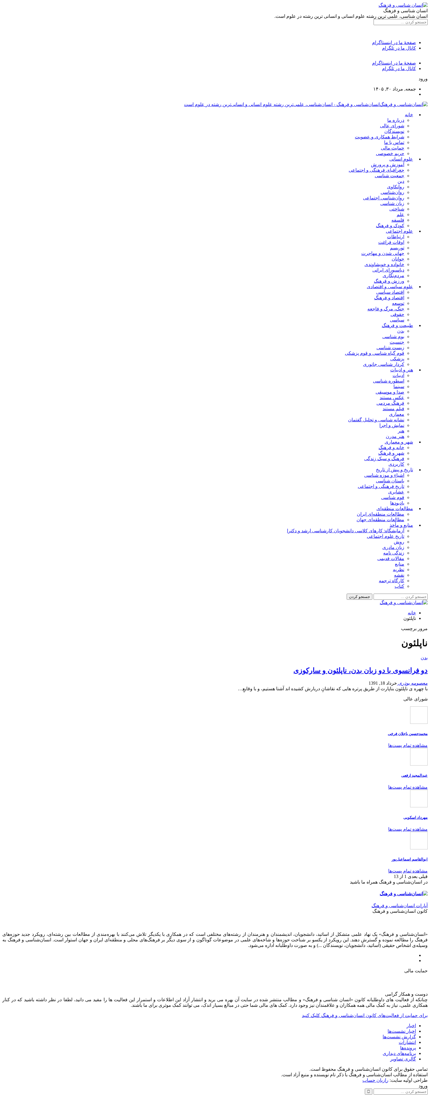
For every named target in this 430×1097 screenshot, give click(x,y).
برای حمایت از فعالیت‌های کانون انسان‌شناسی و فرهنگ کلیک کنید (365, 1015)
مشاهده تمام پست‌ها (408, 745)
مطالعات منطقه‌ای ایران (380, 514)
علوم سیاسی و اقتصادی (390, 286)
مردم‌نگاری (393, 275)
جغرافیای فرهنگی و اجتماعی (376, 170)
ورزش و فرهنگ (389, 281)
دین (401, 181)
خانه (409, 114)
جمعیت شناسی (389, 175)
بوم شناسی (393, 336)
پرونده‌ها (408, 1047)
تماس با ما (394, 142)
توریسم (397, 247)
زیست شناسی (390, 347)
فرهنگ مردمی (390, 403)
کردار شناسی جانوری (383, 364)
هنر (401, 430)
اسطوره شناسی (388, 380)
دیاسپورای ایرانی (388, 269)
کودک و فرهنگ (390, 225)
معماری (396, 414)
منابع (399, 563)
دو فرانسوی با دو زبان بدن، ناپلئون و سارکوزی (360, 670)
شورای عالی (392, 125)
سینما (398, 386)
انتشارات (407, 1042)
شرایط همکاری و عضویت (379, 136)
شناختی (396, 208)
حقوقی (397, 314)
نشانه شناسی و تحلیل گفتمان (376, 419)
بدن (400, 330)
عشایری (396, 491)
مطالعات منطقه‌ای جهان (380, 519)
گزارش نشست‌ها (399, 1036)
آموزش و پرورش (387, 164)
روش (399, 541)
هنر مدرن (395, 436)
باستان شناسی (390, 480)
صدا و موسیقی (390, 392)
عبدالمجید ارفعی (414, 775)
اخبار (411, 1025)
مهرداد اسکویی (415, 817)
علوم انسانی (401, 159)
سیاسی (397, 319)
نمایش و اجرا (391, 425)
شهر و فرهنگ (391, 453)
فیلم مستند (393, 408)
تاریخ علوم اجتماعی (385, 536)
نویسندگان (394, 131)
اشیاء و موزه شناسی (384, 475)
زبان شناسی (392, 203)
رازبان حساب (375, 1080)
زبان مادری (393, 547)
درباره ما (395, 120)
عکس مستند (392, 397)
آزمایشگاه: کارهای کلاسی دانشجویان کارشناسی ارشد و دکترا (345, 530)
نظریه (398, 569)
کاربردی (396, 464)
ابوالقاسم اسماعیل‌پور (410, 859)
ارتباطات (395, 236)
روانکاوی (395, 186)
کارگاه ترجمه (391, 580)
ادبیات (398, 375)
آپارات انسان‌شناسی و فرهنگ (399, 905)
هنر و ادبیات (401, 369)
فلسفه (397, 220)
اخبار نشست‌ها (402, 1031)
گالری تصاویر (403, 1058)
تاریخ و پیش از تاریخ (394, 469)
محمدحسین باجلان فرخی (408, 733)
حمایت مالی (392, 147)
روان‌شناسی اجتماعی (383, 197)
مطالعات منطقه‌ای (394, 508)
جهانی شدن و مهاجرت (382, 253)
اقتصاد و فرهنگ (389, 297)
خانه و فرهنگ (391, 447)
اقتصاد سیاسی (390, 292)
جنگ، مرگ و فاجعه (385, 308)
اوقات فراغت (391, 242)
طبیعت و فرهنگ (397, 325)
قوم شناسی (392, 497)
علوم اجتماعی (399, 231)
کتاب (399, 586)
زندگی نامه (393, 552)
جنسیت (397, 342)
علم (400, 214)
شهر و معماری (399, 441)
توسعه (398, 303)
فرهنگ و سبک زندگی (384, 458)
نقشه (399, 575)
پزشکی (397, 358)
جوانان (398, 258)
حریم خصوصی (390, 153)
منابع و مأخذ (401, 525)
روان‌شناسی (392, 192)
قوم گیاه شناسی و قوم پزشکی (374, 353)
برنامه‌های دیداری (399, 1053)
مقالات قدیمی (390, 558)
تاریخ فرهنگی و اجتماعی (381, 486)
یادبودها (397, 502)
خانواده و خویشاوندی (384, 264)
